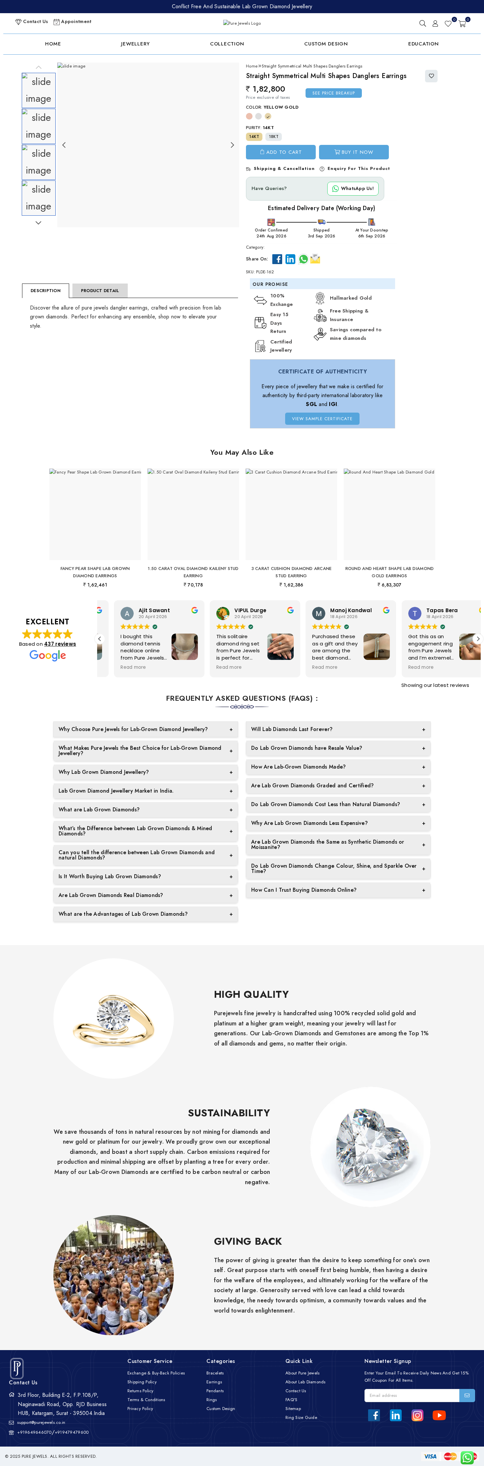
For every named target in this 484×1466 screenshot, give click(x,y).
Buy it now (357, 152)
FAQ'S (291, 1400)
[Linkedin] (290, 259)
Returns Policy (140, 1391)
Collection (227, 43)
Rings (211, 1400)
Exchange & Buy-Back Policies (156, 1373)
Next (38, 223)
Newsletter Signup (387, 1361)
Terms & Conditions (146, 1400)
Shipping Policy (142, 1382)
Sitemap (293, 1408)
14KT (254, 137)
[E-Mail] (315, 258)
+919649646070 (34, 1432)
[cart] (462, 23)
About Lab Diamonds (305, 1382)
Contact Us (35, 21)
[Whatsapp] (303, 259)
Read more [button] (119, 667)
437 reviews (60, 643)
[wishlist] (448, 23)
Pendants (215, 1391)
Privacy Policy (140, 1408)
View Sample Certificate (322, 419)
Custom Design (326, 43)
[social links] (374, 1415)
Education (423, 43)
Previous (38, 68)
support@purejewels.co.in (41, 1422)
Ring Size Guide (301, 1417)
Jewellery (135, 43)
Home (53, 43)
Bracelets (215, 1373)
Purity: (260, 127)
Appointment (75, 21)
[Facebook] (277, 259)
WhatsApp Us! (357, 188)
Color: (272, 107)
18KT (274, 137)
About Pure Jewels (302, 1373)
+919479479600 (72, 1432)
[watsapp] (465, 1457)
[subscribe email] (467, 1395)
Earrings (214, 1382)
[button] (478, 639)
